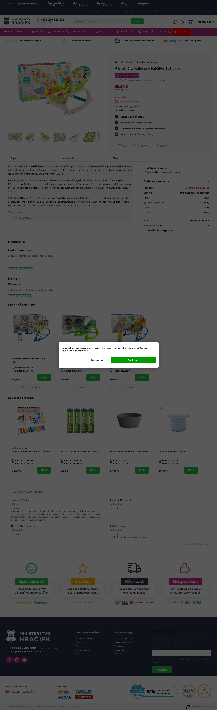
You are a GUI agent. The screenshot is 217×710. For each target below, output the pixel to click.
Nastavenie (97, 360)
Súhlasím (133, 360)
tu (88, 350)
